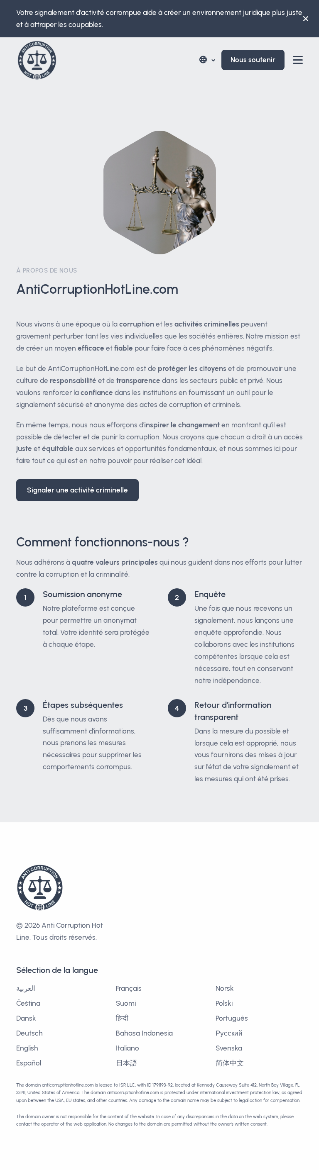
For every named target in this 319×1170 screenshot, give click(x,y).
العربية (25, 988)
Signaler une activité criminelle (77, 490)
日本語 (126, 1063)
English (27, 1048)
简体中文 (230, 1063)
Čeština (28, 1003)
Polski (224, 1003)
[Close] (305, 19)
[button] (207, 60)
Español (28, 1063)
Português (232, 1018)
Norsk (225, 988)
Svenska (229, 1048)
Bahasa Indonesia (144, 1033)
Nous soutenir (253, 60)
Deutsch (29, 1033)
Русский (229, 1033)
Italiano (127, 1048)
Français (129, 988)
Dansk (26, 1018)
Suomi (126, 1003)
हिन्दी (122, 1018)
